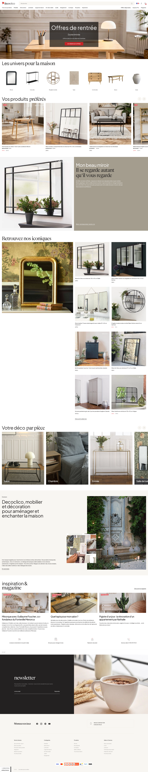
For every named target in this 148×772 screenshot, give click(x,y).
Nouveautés (77, 745)
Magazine (143, 7)
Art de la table (49, 7)
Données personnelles (24, 769)
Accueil (3, 652)
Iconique (70, 7)
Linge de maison (39, 7)
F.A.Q (105, 745)
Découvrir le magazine (140, 588)
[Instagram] (41, 724)
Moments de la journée (19, 747)
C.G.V (15, 769)
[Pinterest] (45, 724)
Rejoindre (57, 691)
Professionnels (17, 753)
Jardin (56, 7)
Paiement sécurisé (108, 751)
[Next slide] (144, 99)
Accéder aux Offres (74, 43)
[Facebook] (37, 724)
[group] (23, 458)
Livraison (106, 747)
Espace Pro (136, 7)
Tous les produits (78, 751)
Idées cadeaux (77, 749)
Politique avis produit (109, 749)
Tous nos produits (7, 7)
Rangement (63, 7)
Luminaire (30, 7)
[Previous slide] (139, 99)
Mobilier (16, 7)
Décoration (23, 7)
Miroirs (75, 743)
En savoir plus (5, 569)
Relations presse (18, 751)
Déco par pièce (17, 745)
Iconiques (76, 747)
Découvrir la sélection (81, 419)
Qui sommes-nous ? (19, 743)
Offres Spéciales (126, 7)
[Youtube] (49, 724)
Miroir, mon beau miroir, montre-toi (85, 224)
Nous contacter (107, 743)
